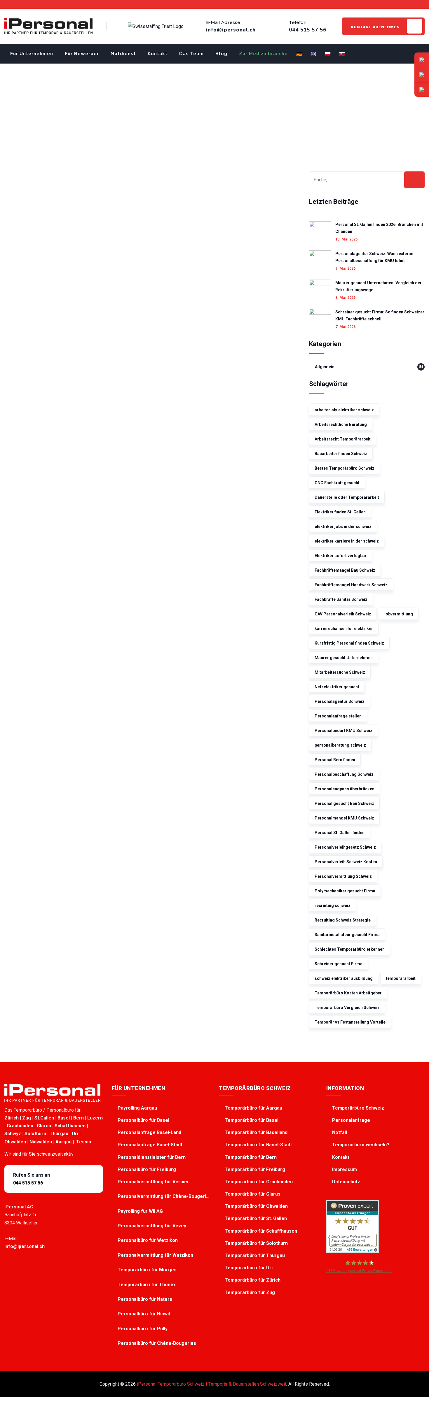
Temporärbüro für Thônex (147, 1284)
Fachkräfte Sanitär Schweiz (341, 599)
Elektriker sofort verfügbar (341, 555)
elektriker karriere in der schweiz (347, 541)
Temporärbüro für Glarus (252, 1194)
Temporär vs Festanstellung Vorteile (350, 1022)
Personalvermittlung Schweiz (343, 876)
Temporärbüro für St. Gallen (256, 1218)
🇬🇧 (314, 54)
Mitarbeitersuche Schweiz (340, 672)
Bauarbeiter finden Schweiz (341, 453)
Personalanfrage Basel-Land (149, 1132)
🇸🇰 (342, 54)
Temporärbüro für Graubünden (259, 1181)
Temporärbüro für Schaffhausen (261, 1231)
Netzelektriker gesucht (337, 687)
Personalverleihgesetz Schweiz (345, 847)
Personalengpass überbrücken (344, 789)
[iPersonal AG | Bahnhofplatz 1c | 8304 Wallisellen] (421, 89)
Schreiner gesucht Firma (338, 963)
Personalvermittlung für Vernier (154, 1181)
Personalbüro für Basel (143, 1120)
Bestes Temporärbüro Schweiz (344, 468)
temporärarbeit (401, 978)
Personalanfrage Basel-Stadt (150, 1144)
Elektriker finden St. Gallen (340, 512)
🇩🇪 (299, 54)
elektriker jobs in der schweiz (343, 526)
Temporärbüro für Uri (249, 1267)
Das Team (191, 53)
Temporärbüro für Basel (251, 1120)
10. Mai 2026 (346, 239)
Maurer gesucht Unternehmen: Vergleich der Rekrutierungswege (378, 286)
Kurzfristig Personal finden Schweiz (349, 643)
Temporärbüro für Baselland (256, 1132)
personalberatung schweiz (340, 745)
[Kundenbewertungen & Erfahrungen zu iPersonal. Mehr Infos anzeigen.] (352, 1226)
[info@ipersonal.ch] (421, 59)
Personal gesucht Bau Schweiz (344, 803)
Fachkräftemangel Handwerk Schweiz (351, 584)
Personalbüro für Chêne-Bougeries (157, 1343)
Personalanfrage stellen (338, 716)
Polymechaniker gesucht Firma (345, 891)
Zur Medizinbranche (263, 53)
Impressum (344, 1169)
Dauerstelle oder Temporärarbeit (347, 497)
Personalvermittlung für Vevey (152, 1226)
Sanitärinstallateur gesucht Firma (347, 934)
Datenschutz (346, 1181)
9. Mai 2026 (345, 268)
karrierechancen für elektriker (344, 628)
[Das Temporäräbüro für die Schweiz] (48, 26)
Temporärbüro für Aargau (253, 1108)
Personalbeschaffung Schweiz (344, 774)
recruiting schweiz (332, 905)
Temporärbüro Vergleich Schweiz (347, 1007)
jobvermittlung (398, 614)
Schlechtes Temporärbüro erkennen (350, 949)
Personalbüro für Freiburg (147, 1169)
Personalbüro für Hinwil (144, 1314)
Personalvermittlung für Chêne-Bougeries (164, 1196)
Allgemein (324, 366)
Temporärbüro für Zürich (252, 1280)
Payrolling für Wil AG (141, 1211)
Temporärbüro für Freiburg (255, 1169)
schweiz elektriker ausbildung (344, 978)
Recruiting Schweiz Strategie (343, 920)
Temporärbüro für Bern (251, 1157)
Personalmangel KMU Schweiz (344, 818)
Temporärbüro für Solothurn (256, 1243)
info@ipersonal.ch (24, 1246)
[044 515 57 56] (421, 74)
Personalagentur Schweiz (340, 701)
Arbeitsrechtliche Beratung (341, 424)
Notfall (339, 1132)
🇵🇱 (328, 54)
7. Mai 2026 (345, 326)
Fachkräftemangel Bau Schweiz (345, 570)
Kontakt (158, 53)
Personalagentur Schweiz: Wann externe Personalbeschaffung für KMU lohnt (374, 257)
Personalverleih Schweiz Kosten (346, 861)
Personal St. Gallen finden (340, 832)
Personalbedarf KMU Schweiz (343, 730)
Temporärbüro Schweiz (358, 1108)
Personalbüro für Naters (145, 1299)
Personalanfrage (351, 1120)
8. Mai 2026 (345, 297)
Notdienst (123, 53)
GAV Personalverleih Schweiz (343, 614)
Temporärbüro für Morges (148, 1270)
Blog (221, 53)
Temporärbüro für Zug (250, 1292)
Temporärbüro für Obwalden (256, 1206)
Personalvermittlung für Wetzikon (156, 1255)
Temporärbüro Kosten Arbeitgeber (348, 993)
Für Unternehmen (31, 53)
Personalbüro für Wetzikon (148, 1240)
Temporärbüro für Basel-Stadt (258, 1144)
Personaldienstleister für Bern (152, 1157)
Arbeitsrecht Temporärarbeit (343, 439)
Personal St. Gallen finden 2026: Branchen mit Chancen (379, 228)
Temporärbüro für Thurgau (255, 1255)
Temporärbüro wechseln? (360, 1144)
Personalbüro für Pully (143, 1328)
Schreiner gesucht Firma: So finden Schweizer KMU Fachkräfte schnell (379, 315)
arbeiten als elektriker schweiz (344, 410)
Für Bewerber (82, 53)
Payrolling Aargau (137, 1108)
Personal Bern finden (335, 759)
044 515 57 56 (28, 1183)
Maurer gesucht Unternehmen (344, 657)
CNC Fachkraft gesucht (337, 482)
